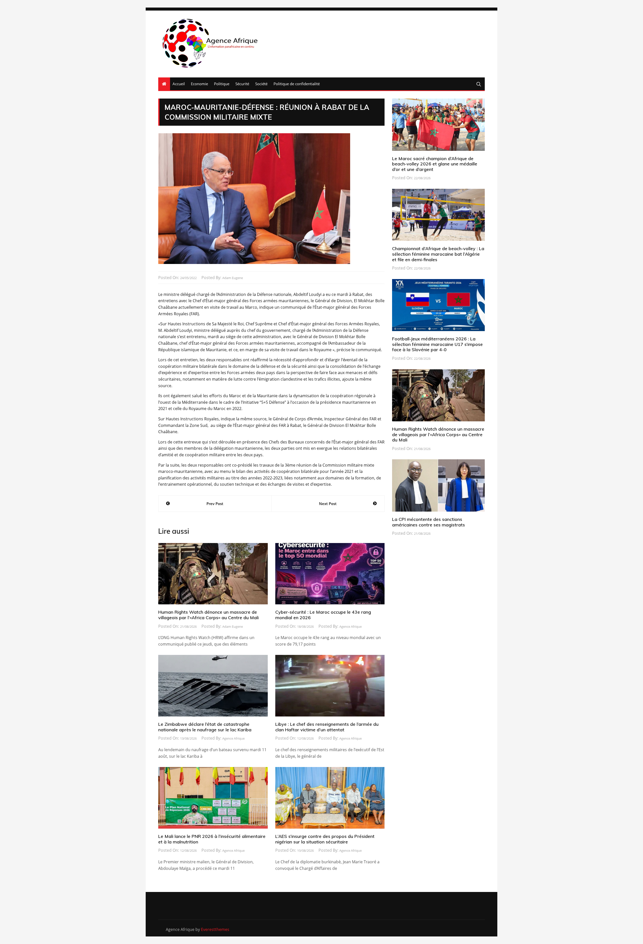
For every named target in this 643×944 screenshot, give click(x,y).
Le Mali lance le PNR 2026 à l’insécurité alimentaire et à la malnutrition (211, 839)
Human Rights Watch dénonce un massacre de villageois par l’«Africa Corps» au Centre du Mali (208, 614)
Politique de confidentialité (297, 83)
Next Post (328, 503)
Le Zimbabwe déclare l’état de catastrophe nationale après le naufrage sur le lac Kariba (204, 727)
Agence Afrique (350, 626)
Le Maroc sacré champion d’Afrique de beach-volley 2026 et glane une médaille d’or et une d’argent (434, 164)
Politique (221, 83)
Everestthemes (215, 929)
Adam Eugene (232, 278)
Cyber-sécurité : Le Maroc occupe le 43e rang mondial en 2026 (323, 614)
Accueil (179, 83)
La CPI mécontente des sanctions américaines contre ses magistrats (428, 522)
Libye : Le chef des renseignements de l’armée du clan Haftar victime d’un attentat (327, 727)
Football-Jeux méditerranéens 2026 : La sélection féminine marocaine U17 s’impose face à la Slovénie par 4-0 (437, 344)
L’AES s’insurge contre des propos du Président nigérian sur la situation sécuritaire (324, 839)
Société (261, 83)
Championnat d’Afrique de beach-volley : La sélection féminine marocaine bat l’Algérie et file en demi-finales (438, 254)
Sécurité (242, 83)
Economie (199, 83)
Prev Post (214, 503)
